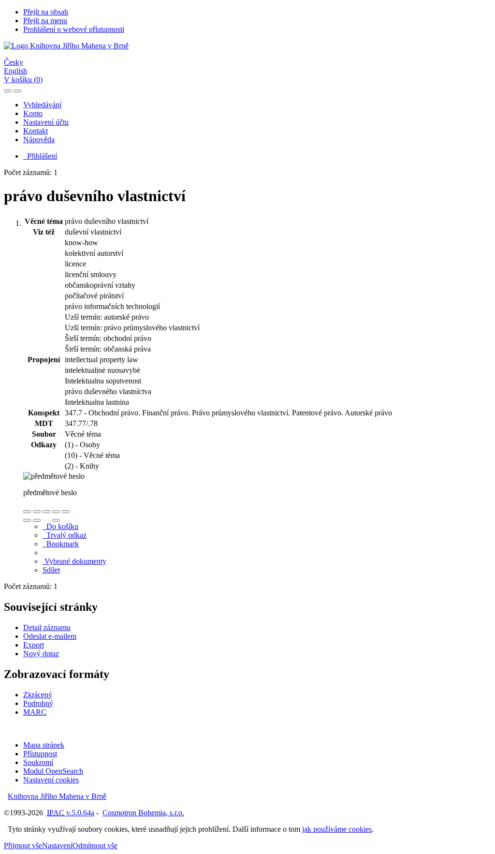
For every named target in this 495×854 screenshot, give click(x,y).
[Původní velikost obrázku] (46, 511)
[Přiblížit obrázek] (27, 511)
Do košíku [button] (60, 526)
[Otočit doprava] (37, 520)
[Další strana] (56, 520)
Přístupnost (40, 754)
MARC (34, 712)
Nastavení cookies (51, 780)
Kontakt (35, 131)
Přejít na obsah (45, 12)
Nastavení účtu (46, 122)
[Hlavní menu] (17, 90)
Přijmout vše (23, 845)
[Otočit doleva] (27, 520)
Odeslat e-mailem (49, 636)
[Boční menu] (8, 90)
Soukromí (38, 762)
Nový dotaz (41, 653)
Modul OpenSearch (53, 771)
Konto (33, 113)
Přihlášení (40, 156)
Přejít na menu (45, 20)
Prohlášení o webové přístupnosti (73, 29)
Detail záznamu (47, 627)
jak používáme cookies (337, 829)
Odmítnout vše (95, 845)
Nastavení (57, 845)
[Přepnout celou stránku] (56, 511)
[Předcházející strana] (46, 520)
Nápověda (39, 139)
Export (33, 645)
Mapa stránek (43, 745)
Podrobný (38, 703)
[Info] (66, 511)
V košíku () (23, 79)
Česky (13, 62)
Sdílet (51, 570)
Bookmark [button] (61, 544)
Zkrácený (37, 695)
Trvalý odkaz (65, 535)
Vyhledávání (42, 105)
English (15, 71)
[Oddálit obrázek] (37, 511)
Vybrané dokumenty (74, 561)
